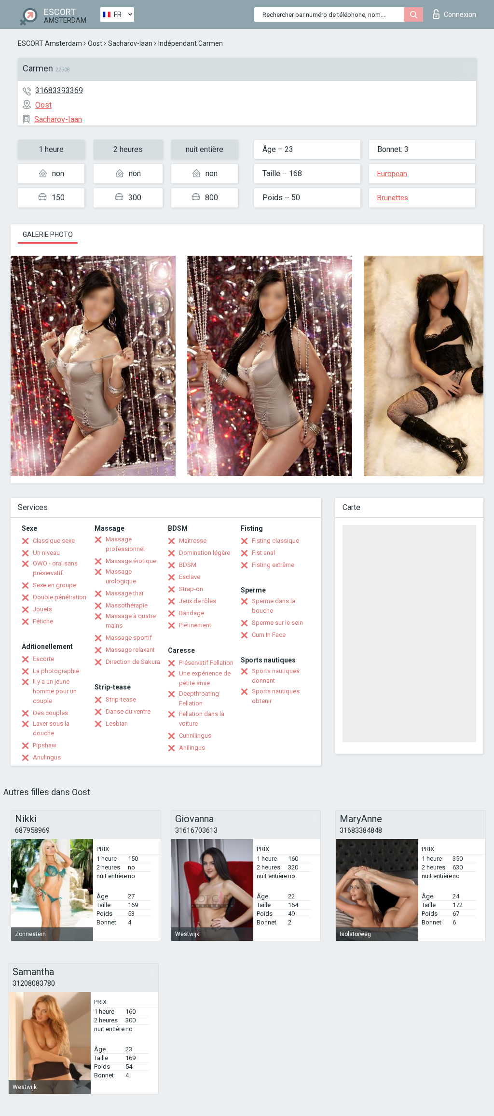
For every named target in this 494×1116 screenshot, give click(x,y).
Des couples (50, 712)
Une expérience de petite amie (205, 678)
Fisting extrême (273, 564)
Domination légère (204, 552)
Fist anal (263, 552)
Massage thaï (124, 593)
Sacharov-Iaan (130, 43)
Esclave (189, 576)
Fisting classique (275, 540)
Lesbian (117, 723)
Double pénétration (59, 597)
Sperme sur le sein (277, 622)
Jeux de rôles (197, 601)
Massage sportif (129, 637)
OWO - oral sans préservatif (55, 568)
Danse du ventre (128, 711)
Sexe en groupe (54, 585)
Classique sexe (54, 540)
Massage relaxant (130, 649)
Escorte (43, 658)
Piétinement (195, 625)
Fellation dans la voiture (201, 718)
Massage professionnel (125, 544)
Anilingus (192, 747)
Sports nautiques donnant (276, 675)
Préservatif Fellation (206, 662)
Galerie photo (48, 234)
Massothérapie (127, 605)
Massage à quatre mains (131, 620)
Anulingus (47, 757)
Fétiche (43, 621)
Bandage (191, 613)
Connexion (460, 14)
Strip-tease (121, 699)
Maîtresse (192, 540)
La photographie (56, 671)
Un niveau (46, 552)
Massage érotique (131, 561)
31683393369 (59, 90)
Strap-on (191, 588)
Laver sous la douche (51, 728)
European (392, 173)
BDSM (187, 564)
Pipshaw (44, 745)
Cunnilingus (195, 735)
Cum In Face (269, 634)
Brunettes (392, 197)
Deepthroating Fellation (199, 698)
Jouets (42, 609)
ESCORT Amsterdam (50, 43)
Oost (95, 43)
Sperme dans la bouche (273, 605)
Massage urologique (121, 576)
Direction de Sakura (133, 661)
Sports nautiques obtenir (276, 696)
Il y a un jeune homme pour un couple (55, 691)
